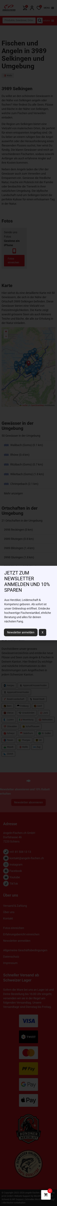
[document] (28, 603)
